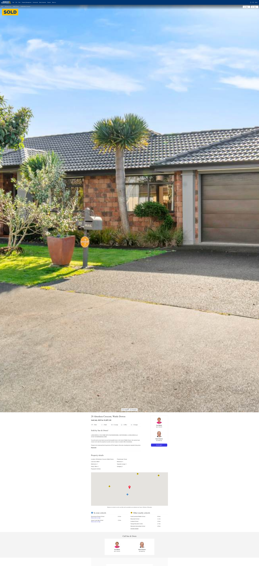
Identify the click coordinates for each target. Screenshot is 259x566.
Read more (93, 447)
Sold (2, 6)
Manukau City (8, 6)
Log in (256, 2)
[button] (129, 487)
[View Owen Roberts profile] (159, 434)
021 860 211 (159, 440)
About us (54, 2)
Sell (16, 2)
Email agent (159, 445)
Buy (13, 2)
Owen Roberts (159, 438)
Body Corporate (42, 2)
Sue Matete (159, 425)
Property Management (26, 2)
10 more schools (134, 528)
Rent (19, 2)
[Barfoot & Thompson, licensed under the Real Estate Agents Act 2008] (6, 1)
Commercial (35, 2)
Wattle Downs (16, 6)
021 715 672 (159, 427)
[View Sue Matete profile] (159, 420)
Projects (49, 2)
